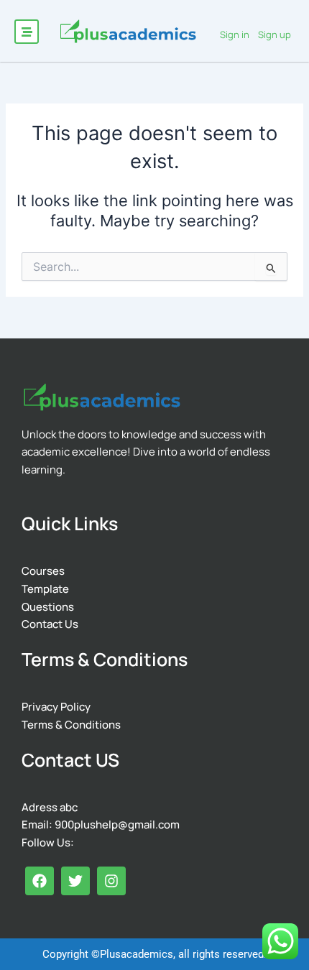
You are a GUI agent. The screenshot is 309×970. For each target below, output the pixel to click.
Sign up (274, 34)
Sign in (234, 34)
